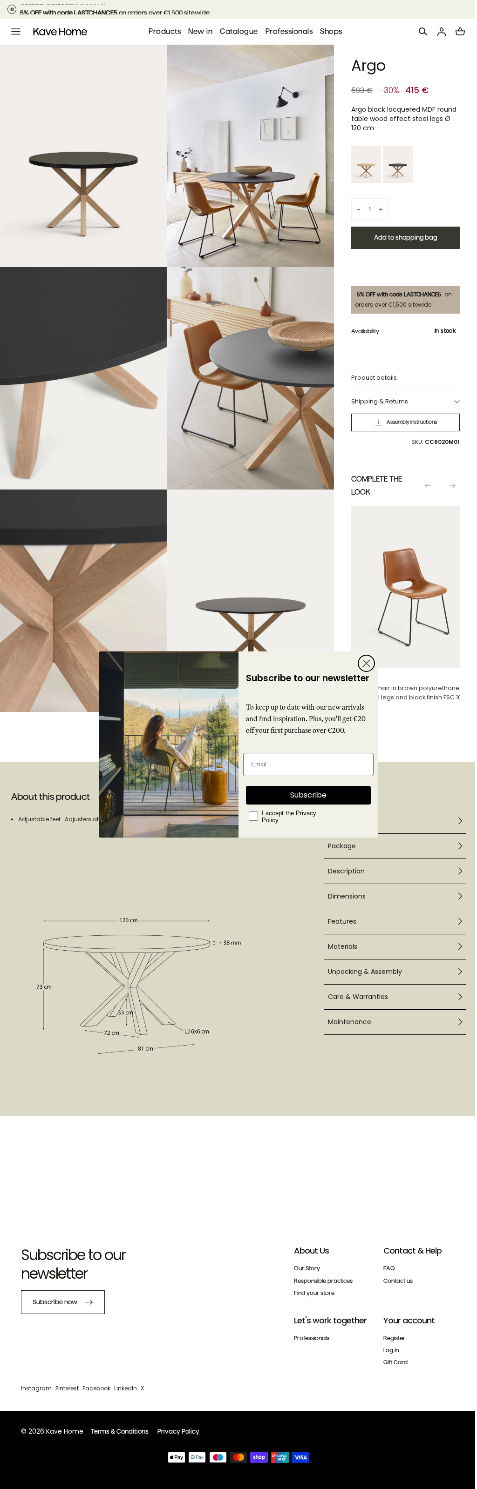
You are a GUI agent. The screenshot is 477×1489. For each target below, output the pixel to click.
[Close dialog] (363, 663)
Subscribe (305, 795)
